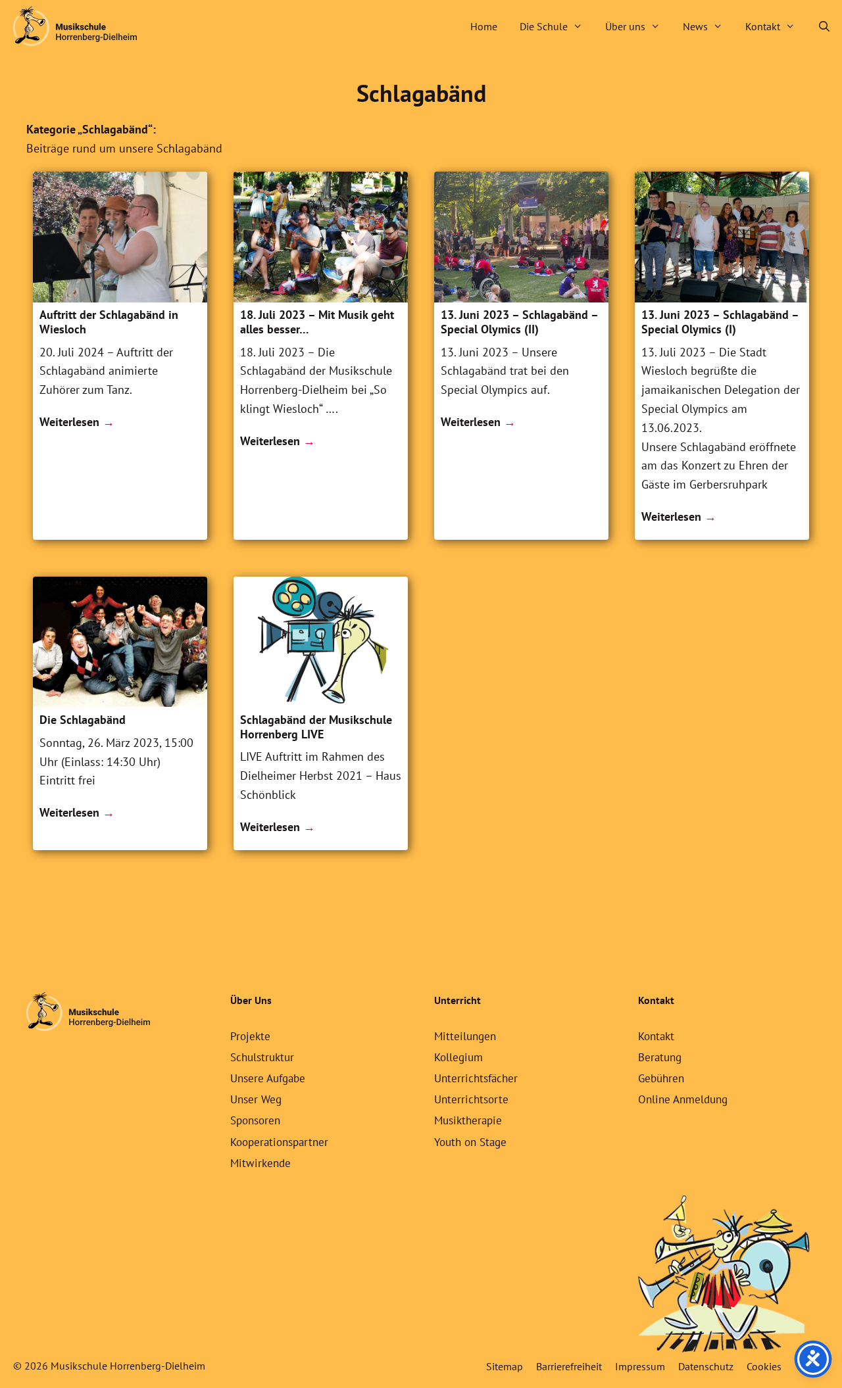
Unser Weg (256, 1099)
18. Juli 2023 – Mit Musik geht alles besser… (317, 322)
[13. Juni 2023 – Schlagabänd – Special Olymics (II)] (521, 298)
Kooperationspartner (279, 1142)
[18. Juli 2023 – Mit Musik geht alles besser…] (321, 298)
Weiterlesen (69, 421)
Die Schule (544, 26)
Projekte (250, 1036)
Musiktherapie (468, 1120)
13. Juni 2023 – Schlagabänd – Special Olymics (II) (519, 322)
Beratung (659, 1057)
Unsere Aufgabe (267, 1078)
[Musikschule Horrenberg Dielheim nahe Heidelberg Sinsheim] (75, 26)
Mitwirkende (260, 1163)
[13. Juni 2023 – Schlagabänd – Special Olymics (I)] (722, 298)
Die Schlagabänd (82, 719)
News (695, 26)
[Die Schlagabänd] (120, 702)
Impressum (640, 1366)
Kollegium (458, 1057)
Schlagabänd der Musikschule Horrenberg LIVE (316, 727)
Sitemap (504, 1366)
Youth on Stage (470, 1142)
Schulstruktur (262, 1057)
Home (483, 26)
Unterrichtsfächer (476, 1078)
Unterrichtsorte (471, 1099)
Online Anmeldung (683, 1099)
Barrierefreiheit (569, 1366)
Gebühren (661, 1078)
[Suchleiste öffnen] (824, 26)
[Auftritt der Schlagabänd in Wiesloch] (120, 298)
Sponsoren (255, 1120)
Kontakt (762, 26)
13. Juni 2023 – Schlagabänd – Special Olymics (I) (720, 322)
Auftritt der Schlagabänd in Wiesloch (108, 322)
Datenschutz (705, 1366)
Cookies (764, 1366)
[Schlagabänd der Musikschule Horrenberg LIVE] (321, 702)
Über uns (625, 26)
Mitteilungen (465, 1036)
